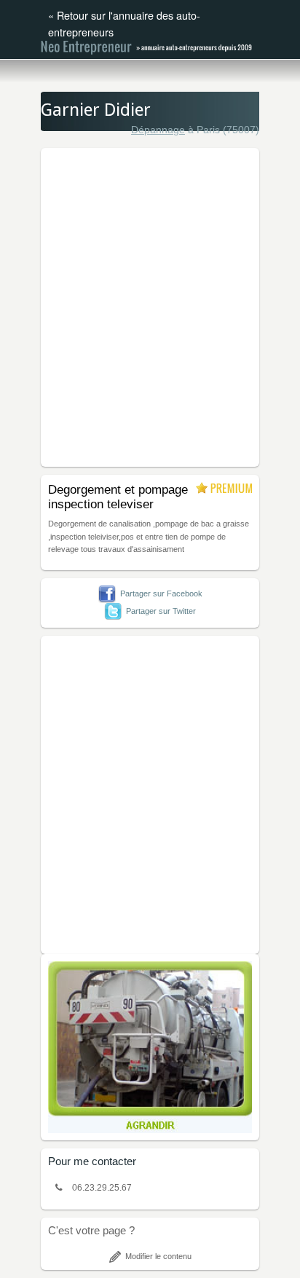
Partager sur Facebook (161, 593)
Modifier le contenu (158, 1256)
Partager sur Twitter (161, 611)
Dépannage (158, 129)
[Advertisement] (150, 305)
